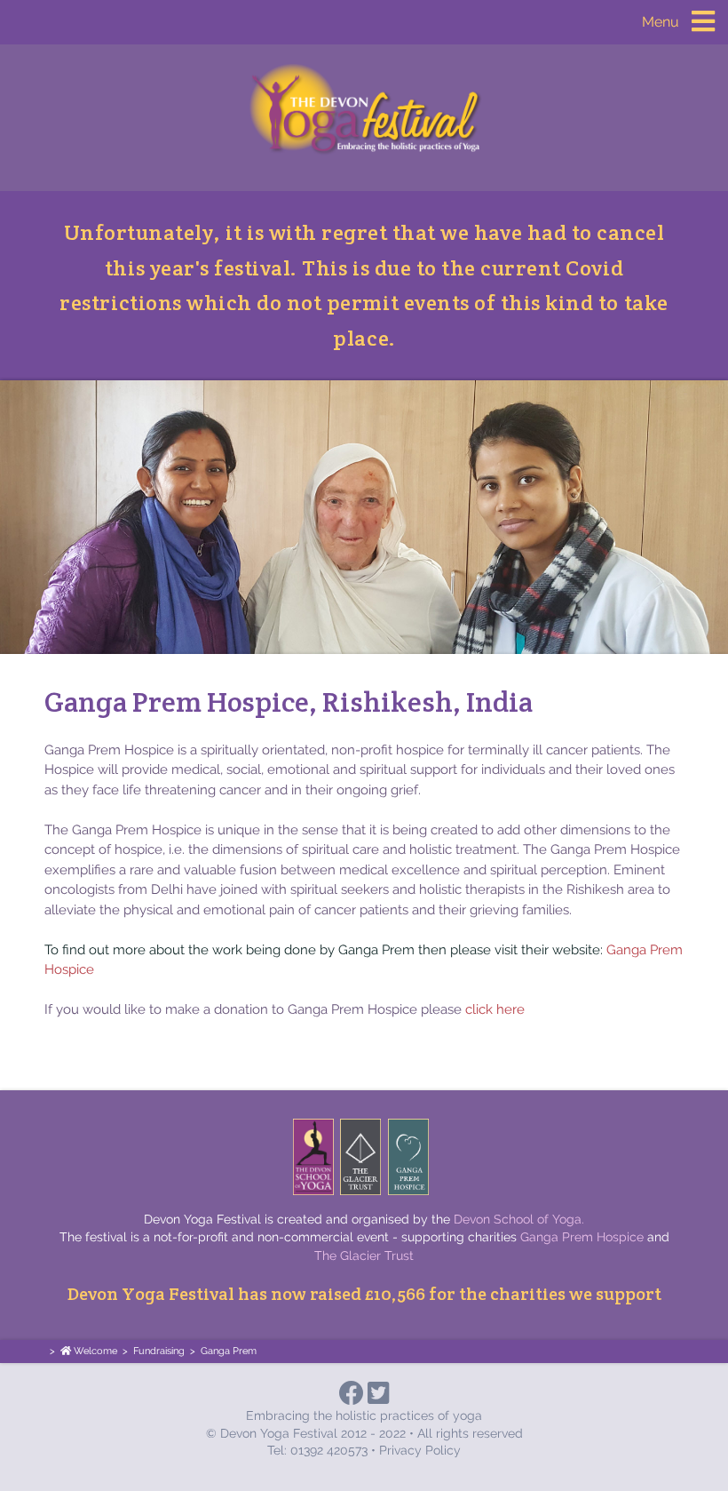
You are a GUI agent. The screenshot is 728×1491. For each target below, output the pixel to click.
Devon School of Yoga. (519, 1219)
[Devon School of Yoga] (313, 1157)
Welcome (94, 1351)
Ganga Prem (229, 1351)
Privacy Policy (420, 1450)
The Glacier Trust (364, 1255)
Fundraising (159, 1351)
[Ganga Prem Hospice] (408, 1157)
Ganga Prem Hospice (582, 1237)
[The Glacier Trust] (360, 1157)
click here (495, 1009)
